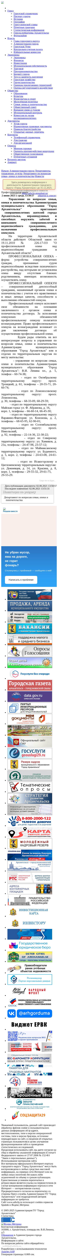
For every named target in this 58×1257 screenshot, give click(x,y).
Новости (39, 176)
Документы (13, 121)
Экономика (13, 55)
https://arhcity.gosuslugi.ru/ (35, 193)
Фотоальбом (20, 35)
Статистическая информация (29, 30)
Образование (20, 93)
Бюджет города (22, 74)
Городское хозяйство (24, 79)
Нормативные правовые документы (33, 126)
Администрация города (26, 44)
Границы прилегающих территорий (33, 85)
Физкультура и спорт (25, 99)
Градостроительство (24, 82)
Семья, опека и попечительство (30, 104)
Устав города (20, 123)
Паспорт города (22, 16)
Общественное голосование (28, 154)
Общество (12, 90)
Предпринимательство (26, 71)
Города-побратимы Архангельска (31, 33)
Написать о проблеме (21, 579)
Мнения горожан (23, 148)
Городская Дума (22, 46)
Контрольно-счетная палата (28, 49)
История (18, 19)
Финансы (19, 60)
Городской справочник (26, 13)
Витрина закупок (16, 159)
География (19, 21)
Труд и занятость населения (28, 77)
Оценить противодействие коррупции (34, 151)
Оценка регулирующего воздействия (33, 88)
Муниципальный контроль (28, 112)
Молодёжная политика (26, 101)
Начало (5, 170)
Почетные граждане (24, 27)
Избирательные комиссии (27, 52)
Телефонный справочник (27, 137)
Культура (18, 96)
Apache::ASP (8, 1251)
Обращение (7, 1235)
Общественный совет (25, 107)
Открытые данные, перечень (29, 132)
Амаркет (12, 162)
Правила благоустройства (27, 129)
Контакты (12, 134)
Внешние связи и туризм (27, 110)
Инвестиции (20, 63)
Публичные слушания (25, 156)
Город (10, 10)
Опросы (11, 145)
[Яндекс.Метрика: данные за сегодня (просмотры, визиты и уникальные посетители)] (11, 1224)
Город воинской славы (25, 24)
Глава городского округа (27, 41)
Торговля (18, 68)
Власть (11, 38)
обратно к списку (47, 195)
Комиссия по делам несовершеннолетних (25, 116)
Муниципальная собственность (30, 66)
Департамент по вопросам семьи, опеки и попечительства (26, 175)
